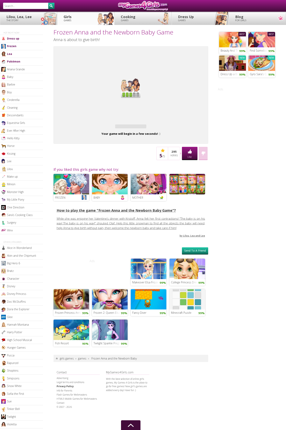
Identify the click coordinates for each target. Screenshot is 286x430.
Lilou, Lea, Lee (19, 18)
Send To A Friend (195, 250)
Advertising (62, 378)
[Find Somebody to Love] (261, 39)
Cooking (128, 18)
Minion (11, 184)
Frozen (11, 46)
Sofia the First (15, 394)
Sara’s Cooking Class (20, 215)
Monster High (15, 192)
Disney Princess (16, 294)
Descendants (15, 115)
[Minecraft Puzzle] (187, 299)
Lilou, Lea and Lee (194, 235)
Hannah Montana (18, 324)
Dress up (13, 38)
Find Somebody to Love (262, 50)
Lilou (10, 169)
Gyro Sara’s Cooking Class (262, 74)
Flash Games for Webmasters (72, 394)
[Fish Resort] (71, 329)
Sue (9, 401)
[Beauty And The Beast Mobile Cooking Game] (232, 39)
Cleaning (12, 107)
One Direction (15, 207)
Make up (12, 176)
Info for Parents (64, 390)
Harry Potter (14, 332)
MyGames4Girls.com (143, 6)
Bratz (10, 271)
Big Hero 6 (13, 263)
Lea (9, 54)
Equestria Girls (16, 123)
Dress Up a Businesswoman (233, 74)
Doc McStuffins (16, 301)
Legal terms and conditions (70, 382)
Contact (60, 402)
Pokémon (13, 61)
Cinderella (13, 100)
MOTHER (137, 197)
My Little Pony (15, 199)
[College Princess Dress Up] (187, 268)
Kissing (11, 153)
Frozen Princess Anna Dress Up (72, 313)
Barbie (11, 84)
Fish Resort (62, 343)
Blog (240, 18)
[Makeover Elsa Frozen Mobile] (148, 268)
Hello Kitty (13, 138)
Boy (9, 92)
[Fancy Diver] (148, 299)
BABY (97, 197)
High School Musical (19, 340)
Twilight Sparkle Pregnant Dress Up (111, 343)
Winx (10, 230)
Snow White (14, 386)
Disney (11, 286)
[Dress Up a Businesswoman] (232, 63)
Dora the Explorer (18, 309)
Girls (67, 18)
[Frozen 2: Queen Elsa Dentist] (110, 299)
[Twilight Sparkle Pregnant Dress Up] (110, 329)
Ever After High (16, 130)
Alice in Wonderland (19, 248)
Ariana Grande (16, 69)
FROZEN (60, 197)
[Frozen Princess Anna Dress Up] (71, 299)
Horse (11, 146)
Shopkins (12, 370)
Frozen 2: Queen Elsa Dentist (111, 313)
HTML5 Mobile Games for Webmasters (77, 398)
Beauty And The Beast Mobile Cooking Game (233, 50)
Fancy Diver (139, 313)
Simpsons (13, 378)
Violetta (12, 424)
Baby (10, 77)
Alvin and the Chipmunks (22, 255)
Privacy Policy (65, 386)
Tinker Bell (13, 409)
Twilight (11, 417)
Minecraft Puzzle (181, 313)
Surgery (11, 222)
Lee (9, 161)
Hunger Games (16, 347)
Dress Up (186, 18)
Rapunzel (12, 363)
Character (13, 278)
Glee (10, 317)
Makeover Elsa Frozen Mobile (149, 282)
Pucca (10, 355)
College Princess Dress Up (187, 282)
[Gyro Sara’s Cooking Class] (261, 63)
